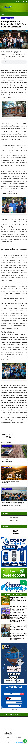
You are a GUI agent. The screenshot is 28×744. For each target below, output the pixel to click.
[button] (16, 1)
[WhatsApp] (18, 1)
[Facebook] (21, 1)
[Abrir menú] (3, 14)
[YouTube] (26, 1)
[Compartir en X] (7, 437)
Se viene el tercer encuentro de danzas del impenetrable (12, 481)
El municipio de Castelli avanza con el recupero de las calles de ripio (13, 460)
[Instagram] (23, 1)
